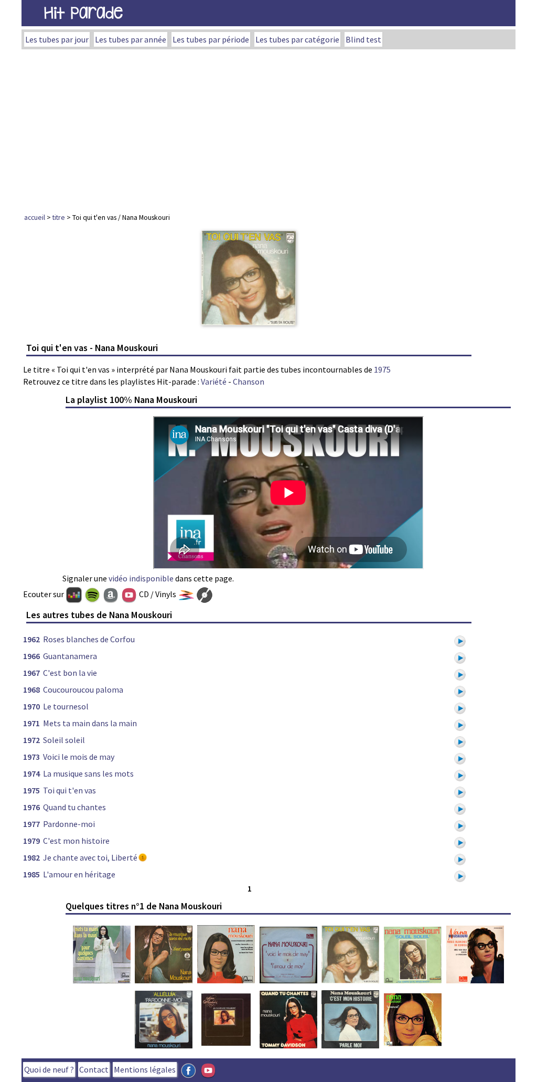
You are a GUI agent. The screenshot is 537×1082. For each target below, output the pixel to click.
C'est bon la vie (70, 672)
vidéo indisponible (141, 578)
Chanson (248, 381)
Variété (214, 381)
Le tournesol (66, 706)
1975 (382, 369)
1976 (31, 807)
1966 (31, 656)
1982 (31, 857)
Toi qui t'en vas (69, 790)
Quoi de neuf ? (49, 1069)
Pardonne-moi (69, 824)
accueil (34, 217)
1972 (31, 740)
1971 (31, 723)
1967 (31, 672)
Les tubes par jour (57, 39)
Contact (94, 1069)
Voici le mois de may (78, 756)
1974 (31, 773)
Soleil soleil (64, 740)
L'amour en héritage (79, 874)
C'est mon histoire (76, 840)
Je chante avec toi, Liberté (90, 857)
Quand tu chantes (74, 807)
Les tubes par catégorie (297, 39)
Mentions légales (145, 1069)
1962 (31, 639)
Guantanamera (70, 656)
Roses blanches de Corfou (89, 639)
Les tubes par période (211, 39)
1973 (31, 756)
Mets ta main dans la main (90, 723)
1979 (31, 840)
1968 (31, 689)
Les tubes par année (130, 39)
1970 (31, 706)
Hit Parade (83, 13)
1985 (31, 874)
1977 (31, 824)
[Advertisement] (268, 128)
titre (58, 217)
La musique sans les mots (88, 773)
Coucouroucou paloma (83, 689)
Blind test (363, 39)
